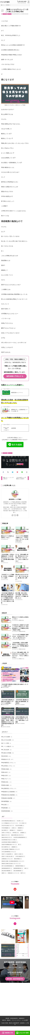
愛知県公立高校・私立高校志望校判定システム (13, 861)
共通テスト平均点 (6, 832)
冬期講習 (23, 832)
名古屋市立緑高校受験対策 (20, 837)
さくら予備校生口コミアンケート (10, 823)
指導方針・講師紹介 (6, 1020)
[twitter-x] (15, 515)
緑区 (26, 868)
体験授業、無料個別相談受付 (12, 1018)
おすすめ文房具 (8, 740)
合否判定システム (9, 765)
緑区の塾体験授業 (18, 870)
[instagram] (17, 515)
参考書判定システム (9, 762)
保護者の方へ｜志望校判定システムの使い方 (19, 410)
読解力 (4, 873)
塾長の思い (7, 782)
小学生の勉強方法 (20, 856)
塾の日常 (7, 775)
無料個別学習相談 (20, 865)
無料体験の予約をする (15, 376)
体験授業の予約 (9, 1032)
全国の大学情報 (8, 753)
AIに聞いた (20, 820)
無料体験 (6, 807)
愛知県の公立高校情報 (10, 791)
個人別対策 (5, 830)
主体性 (14, 827)
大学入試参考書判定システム (9, 851)
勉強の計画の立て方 (7, 837)
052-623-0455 (15, 972)
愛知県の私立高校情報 (10, 795)
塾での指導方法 (6, 846)
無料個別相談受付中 (7, 868)
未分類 (6, 804)
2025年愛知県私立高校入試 (8, 820)
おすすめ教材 (7, 736)
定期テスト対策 (19, 854)
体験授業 (20, 827)
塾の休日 (6, 772)
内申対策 (5, 453)
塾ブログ (10, 453)
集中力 (23, 873)
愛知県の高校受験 (9, 798)
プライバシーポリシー (16, 1020)
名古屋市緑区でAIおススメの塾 (9, 839)
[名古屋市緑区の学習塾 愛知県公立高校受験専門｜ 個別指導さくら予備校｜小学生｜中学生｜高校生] (5, 2)
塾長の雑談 (7, 785)
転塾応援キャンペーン (17, 392)
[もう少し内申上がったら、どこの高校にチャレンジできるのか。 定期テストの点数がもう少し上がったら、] (8, 950)
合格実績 (13, 428)
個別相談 (12, 830)
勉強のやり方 (8, 759)
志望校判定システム (9, 788)
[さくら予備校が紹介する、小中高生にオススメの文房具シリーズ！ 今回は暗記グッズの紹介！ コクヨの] (22, 936)
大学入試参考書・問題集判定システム (11, 849)
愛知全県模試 (18, 858)
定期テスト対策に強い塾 (8, 856)
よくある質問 (25, 1020)
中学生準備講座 (6, 827)
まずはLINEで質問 (24, 1032)
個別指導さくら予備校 (15, 499)
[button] (3, 472)
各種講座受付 (21, 1018)
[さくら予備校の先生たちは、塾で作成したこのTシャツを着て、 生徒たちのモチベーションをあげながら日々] (8, 936)
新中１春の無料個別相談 (8, 865)
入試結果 (19, 830)
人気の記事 (7, 749)
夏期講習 (14, 846)
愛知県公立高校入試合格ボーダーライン (11, 863)
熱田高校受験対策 (18, 868)
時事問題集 (7, 801)
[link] (12, 515)
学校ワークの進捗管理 (7, 854)
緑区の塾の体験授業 (7, 870)
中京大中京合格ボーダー (8, 825)
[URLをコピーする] (27, 472)
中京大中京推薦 (20, 825)
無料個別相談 (8, 811)
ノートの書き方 (8, 746)
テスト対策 (7, 743)
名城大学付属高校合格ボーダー (9, 844)
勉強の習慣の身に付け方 (17, 835)
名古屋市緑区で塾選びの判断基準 (10, 842)
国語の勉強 (7, 769)
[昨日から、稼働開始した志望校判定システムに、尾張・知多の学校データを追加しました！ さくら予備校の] (22, 950)
